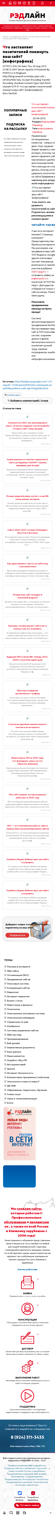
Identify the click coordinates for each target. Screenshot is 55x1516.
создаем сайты (29, 1209)
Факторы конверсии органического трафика (27, 692)
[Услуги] (18, 1513)
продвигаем (39, 1222)
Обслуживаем (7, 28)
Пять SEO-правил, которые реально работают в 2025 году (27, 796)
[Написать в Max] (14, 3)
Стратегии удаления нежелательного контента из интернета (27, 726)
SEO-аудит (39, 271)
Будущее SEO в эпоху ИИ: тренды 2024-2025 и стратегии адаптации (27, 658)
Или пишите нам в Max (22, 1446)
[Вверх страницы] (51, 1513)
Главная (6, 37)
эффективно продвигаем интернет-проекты (31, 28)
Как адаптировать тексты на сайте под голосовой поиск (27, 565)
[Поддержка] (23, 3)
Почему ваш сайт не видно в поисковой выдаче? (27, 596)
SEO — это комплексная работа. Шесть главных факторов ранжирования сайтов (27, 827)
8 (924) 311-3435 (27, 1437)
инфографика (45, 128)
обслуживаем (15, 1222)
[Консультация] (11, 1513)
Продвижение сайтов (19, 37)
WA (38, 1446)
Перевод (37, 125)
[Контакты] (28, 3)
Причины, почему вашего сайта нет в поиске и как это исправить (27, 627)
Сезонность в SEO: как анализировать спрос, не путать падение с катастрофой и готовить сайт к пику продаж (28, 425)
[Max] (42, 3)
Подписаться (17, 935)
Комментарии (13, 395)
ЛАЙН (27, 16)
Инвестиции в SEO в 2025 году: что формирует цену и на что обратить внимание (27, 761)
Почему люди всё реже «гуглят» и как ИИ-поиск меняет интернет (27, 497)
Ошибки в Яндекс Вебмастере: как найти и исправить (27, 861)
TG (43, 1446)
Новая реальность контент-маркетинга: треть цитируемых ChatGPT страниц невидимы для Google (27, 462)
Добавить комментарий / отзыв (29, 400)
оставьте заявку (30, 1296)
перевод (37, 131)
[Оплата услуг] (24, 1513)
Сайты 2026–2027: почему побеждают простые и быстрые (27, 531)
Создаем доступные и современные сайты (20, 26)
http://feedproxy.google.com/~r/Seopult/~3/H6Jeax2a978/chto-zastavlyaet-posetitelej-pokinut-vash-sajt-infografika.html (27, 385)
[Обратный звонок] (4, 1513)
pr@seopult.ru (39, 278)
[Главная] (9, 3)
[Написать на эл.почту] (19, 3)
